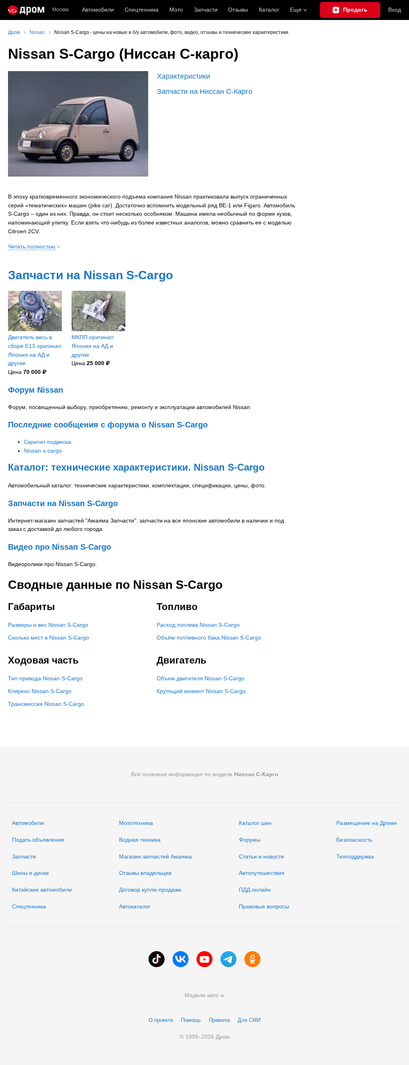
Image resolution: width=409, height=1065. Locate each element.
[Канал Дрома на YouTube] (204, 959)
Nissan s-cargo (43, 450)
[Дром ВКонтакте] (181, 959)
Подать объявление (38, 840)
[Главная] (26, 10)
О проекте (161, 1020)
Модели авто (201, 995)
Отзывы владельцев (145, 873)
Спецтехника (29, 906)
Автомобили (98, 9)
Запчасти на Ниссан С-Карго (204, 91)
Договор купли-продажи (150, 889)
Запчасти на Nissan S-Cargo (90, 275)
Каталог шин (255, 823)
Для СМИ (249, 1020)
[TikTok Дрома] (157, 959)
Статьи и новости (261, 856)
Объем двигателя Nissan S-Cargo (200, 678)
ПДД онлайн (255, 889)
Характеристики (183, 76)
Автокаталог (135, 906)
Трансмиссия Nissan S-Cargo (46, 704)
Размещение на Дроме (366, 823)
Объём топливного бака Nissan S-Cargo (209, 637)
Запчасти (206, 9)
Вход (394, 9)
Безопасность (354, 840)
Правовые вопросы (264, 906)
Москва (60, 9)
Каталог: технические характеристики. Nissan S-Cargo (136, 467)
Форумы (249, 840)
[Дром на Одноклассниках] (252, 959)
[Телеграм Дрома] (228, 959)
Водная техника (140, 840)
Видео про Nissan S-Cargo (59, 546)
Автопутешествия (261, 873)
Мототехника (136, 823)
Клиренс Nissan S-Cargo (39, 691)
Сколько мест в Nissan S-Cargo (48, 637)
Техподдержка (355, 856)
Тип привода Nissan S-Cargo (45, 678)
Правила (219, 1020)
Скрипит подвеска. (48, 442)
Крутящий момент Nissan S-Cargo (201, 691)
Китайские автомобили (42, 889)
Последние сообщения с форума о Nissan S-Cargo (108, 424)
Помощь (191, 1020)
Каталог (269, 9)
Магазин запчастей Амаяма (155, 856)
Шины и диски (30, 873)
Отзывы (238, 9)
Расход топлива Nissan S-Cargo (198, 625)
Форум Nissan (35, 389)
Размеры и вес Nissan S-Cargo (48, 625)
